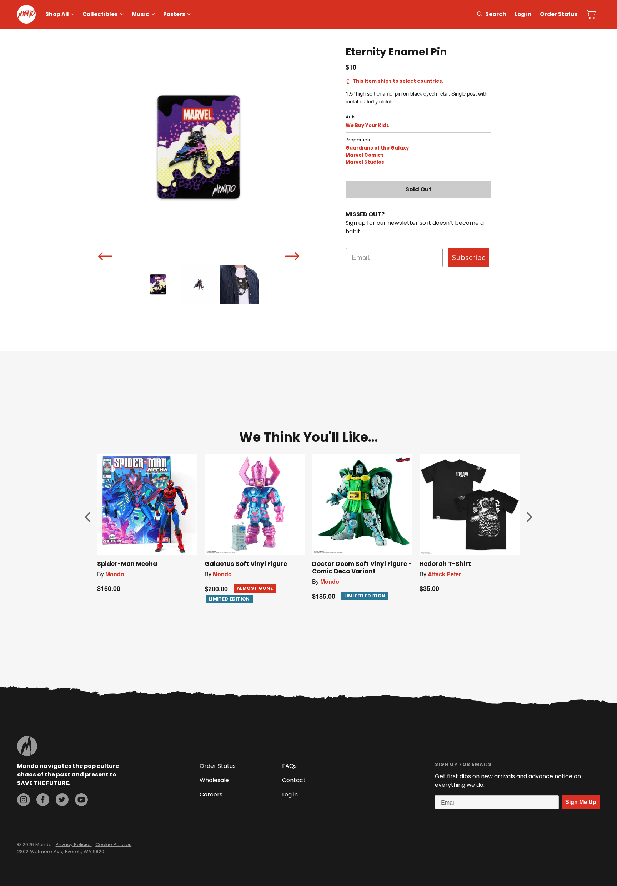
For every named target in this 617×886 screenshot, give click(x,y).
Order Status (559, 14)
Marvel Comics (365, 155)
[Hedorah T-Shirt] (470, 504)
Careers (211, 794)
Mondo (114, 574)
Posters (174, 14)
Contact (294, 780)
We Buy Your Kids (367, 125)
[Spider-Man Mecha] (147, 504)
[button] (87, 517)
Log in (523, 14)
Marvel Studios (365, 162)
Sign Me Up (580, 802)
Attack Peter (444, 574)
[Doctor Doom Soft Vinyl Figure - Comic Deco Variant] (362, 504)
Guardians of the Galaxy (377, 148)
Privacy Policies (74, 844)
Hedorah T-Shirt (445, 564)
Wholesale (214, 780)
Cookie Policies (113, 844)
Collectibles (100, 14)
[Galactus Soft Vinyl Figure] (255, 504)
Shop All (57, 14)
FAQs (289, 766)
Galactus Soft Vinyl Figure (246, 564)
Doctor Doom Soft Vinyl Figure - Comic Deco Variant (362, 568)
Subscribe (469, 257)
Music (140, 14)
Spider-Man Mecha (127, 564)
